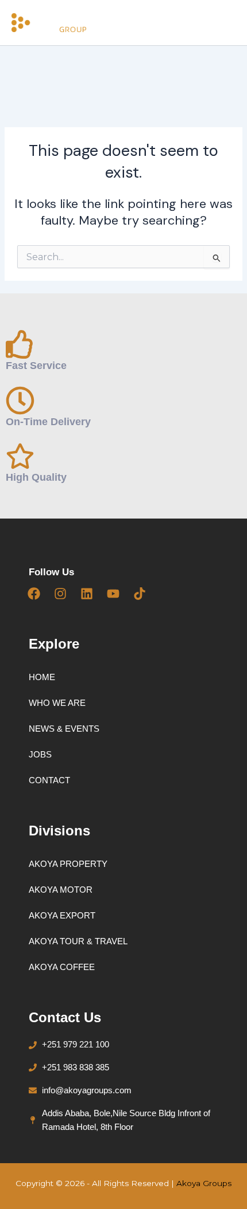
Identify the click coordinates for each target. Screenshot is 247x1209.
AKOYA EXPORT (62, 915)
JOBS (40, 754)
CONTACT (49, 780)
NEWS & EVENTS (64, 728)
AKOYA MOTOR (60, 889)
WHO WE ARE (57, 703)
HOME (42, 677)
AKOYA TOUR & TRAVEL (78, 941)
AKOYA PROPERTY (68, 864)
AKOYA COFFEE (62, 967)
